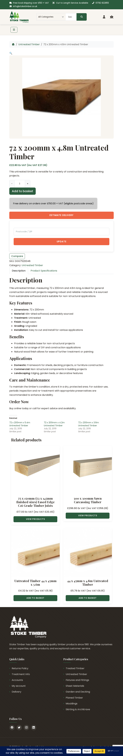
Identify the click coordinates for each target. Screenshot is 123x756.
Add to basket (22, 191)
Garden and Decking (78, 691)
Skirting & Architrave (78, 709)
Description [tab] (19, 270)
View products (35, 519)
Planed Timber (74, 697)
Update (61, 241)
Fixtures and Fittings (77, 680)
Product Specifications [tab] (44, 270)
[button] (10, 53)
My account (19, 686)
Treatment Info (21, 674)
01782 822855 (102, 2)
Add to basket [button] (35, 597)
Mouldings (71, 703)
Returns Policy (20, 668)
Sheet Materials (75, 686)
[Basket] (112, 17)
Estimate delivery (62, 215)
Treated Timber (75, 668)
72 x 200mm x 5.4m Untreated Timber (19, 424)
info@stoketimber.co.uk (25, 6)
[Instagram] (26, 727)
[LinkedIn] (33, 727)
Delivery (16, 691)
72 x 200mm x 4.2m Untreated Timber (54, 424)
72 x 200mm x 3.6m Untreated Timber (88, 424)
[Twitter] (19, 727)
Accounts (17, 680)
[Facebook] (12, 727)
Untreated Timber (29, 44)
